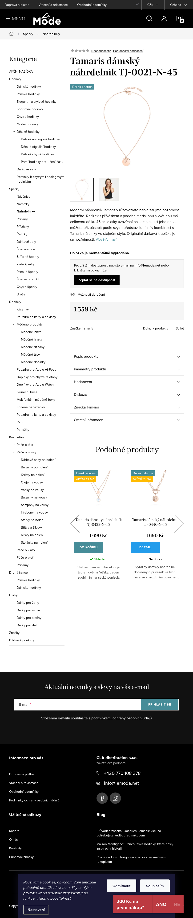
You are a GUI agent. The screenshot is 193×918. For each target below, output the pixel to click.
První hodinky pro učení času (42, 161)
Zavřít (96, 327)
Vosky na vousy (32, 489)
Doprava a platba (17, 4)
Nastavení (36, 909)
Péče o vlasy (26, 550)
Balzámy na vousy (34, 497)
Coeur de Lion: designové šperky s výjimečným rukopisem (130, 859)
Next (179, 523)
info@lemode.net (121, 783)
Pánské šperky (27, 271)
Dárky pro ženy (28, 602)
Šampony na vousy (34, 504)
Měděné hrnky (31, 339)
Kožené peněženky (31, 407)
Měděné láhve (31, 332)
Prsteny (22, 219)
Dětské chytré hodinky (37, 154)
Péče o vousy (26, 452)
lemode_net (115, 798)
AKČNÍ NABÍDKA (21, 71)
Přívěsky (23, 226)
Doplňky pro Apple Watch (35, 384)
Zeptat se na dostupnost (96, 280)
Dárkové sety (26, 169)
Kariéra (14, 831)
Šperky (14, 189)
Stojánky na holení (34, 542)
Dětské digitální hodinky (38, 146)
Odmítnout (121, 886)
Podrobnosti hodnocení (128, 51)
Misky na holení (32, 535)
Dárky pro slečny (29, 617)
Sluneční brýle (27, 392)
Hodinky (15, 79)
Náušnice (23, 196)
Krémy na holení (32, 474)
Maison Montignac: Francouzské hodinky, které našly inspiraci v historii (134, 846)
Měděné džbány (32, 347)
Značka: (81, 328)
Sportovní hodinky (30, 109)
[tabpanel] (98, 529)
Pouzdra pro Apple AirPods (36, 369)
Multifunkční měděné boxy (36, 399)
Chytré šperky (27, 286)
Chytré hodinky (28, 116)
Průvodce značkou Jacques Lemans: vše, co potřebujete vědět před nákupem (128, 833)
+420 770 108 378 (122, 773)
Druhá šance (18, 572)
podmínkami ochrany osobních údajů (121, 718)
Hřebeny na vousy (34, 512)
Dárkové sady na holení (38, 459)
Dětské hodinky (28, 131)
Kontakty (15, 848)
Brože (21, 294)
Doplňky (15, 301)
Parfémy (22, 565)
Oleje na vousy (32, 482)
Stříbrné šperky (28, 256)
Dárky (13, 595)
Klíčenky (23, 309)
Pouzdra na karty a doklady (36, 316)
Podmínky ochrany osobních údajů (34, 800)
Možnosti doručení (91, 294)
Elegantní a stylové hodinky (36, 101)
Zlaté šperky (26, 264)
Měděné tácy (30, 354)
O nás (13, 839)
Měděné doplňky (33, 362)
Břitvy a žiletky (31, 527)
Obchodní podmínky (92, 4)
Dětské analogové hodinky (40, 139)
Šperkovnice (26, 249)
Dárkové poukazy (22, 640)
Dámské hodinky (29, 86)
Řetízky (22, 234)
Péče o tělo (25, 444)
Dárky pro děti (27, 625)
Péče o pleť (25, 557)
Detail (145, 547)
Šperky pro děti (28, 279)
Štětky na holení (32, 520)
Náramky (23, 204)
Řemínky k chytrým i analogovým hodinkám (40, 179)
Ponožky (23, 429)
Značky (14, 632)
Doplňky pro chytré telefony (37, 377)
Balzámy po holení (34, 467)
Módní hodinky (27, 124)
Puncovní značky (21, 857)
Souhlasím (155, 886)
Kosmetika (16, 437)
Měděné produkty (30, 324)
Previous (75, 523)
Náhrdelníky (26, 211)
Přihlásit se (159, 704)
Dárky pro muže (28, 610)
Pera (20, 422)
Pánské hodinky (28, 94)
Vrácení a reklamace (53, 4)
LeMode (102, 798)
